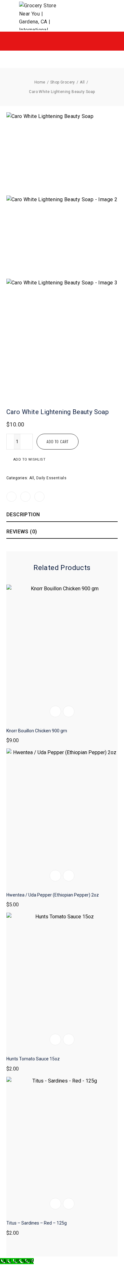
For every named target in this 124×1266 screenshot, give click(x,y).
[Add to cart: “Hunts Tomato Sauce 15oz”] (55, 1039)
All (31, 478)
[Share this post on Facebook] (11, 497)
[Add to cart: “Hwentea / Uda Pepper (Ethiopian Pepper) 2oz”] (55, 875)
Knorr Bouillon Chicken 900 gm (36, 730)
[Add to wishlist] (68, 711)
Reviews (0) (21, 532)
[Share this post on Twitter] (25, 497)
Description (23, 515)
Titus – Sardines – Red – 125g (36, 1223)
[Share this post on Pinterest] (39, 497)
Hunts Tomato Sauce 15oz (33, 1058)
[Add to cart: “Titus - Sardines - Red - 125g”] (55, 1203)
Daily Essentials (51, 478)
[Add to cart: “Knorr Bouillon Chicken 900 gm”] (55, 711)
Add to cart (57, 441)
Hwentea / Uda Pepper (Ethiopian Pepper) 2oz (52, 894)
